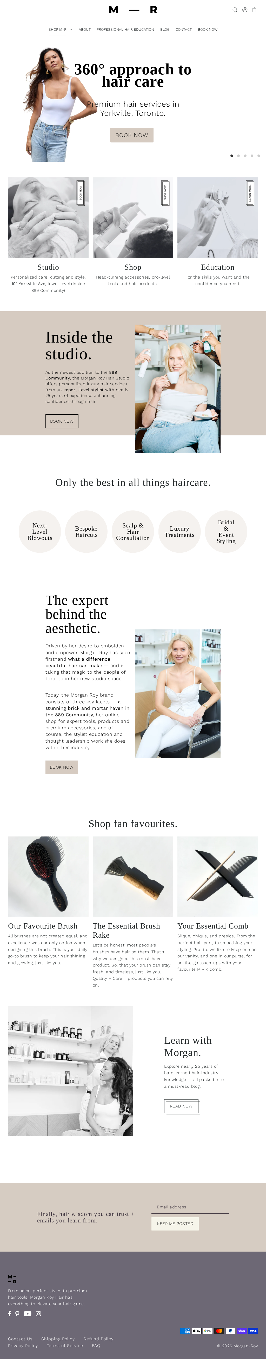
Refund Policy (99, 1338)
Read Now (181, 1106)
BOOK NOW (131, 135)
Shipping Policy (58, 1338)
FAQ (96, 1345)
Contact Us (20, 1338)
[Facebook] (11, 1316)
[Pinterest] (18, 1316)
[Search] (235, 9)
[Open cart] (254, 9)
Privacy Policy (23, 1345)
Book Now (62, 421)
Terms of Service (65, 1345)
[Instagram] (40, 1316)
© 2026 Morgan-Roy (237, 1345)
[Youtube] (29, 1316)
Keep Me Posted (175, 1223)
